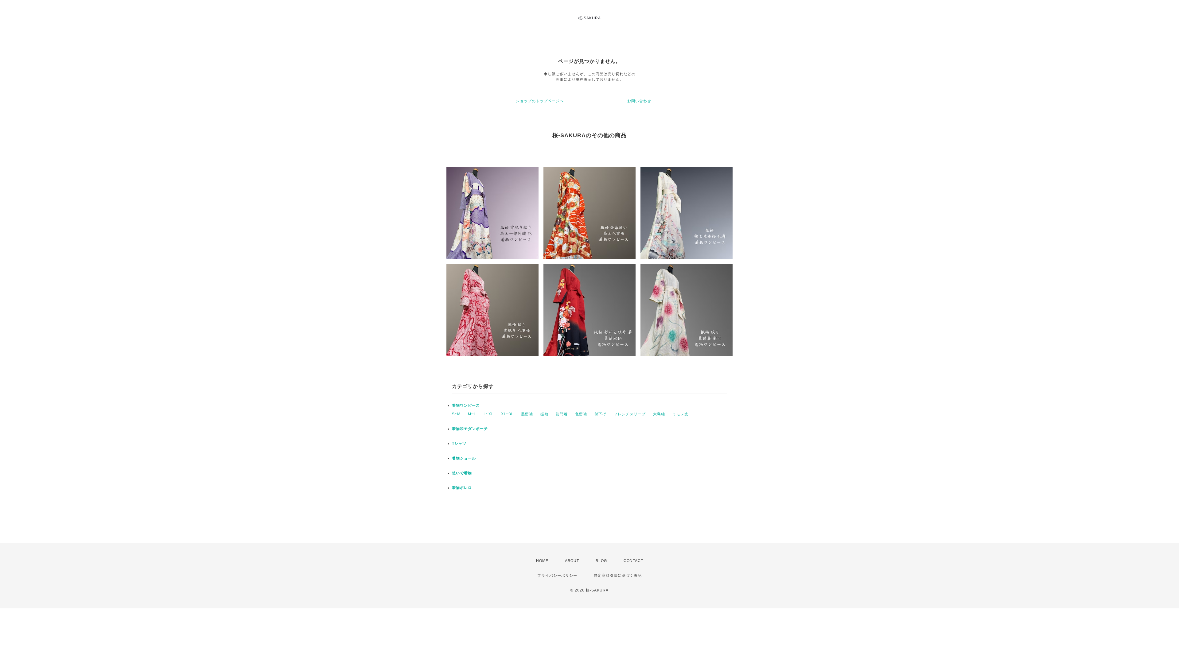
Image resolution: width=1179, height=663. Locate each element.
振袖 (544, 414)
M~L (472, 414)
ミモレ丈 (680, 414)
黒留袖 (527, 414)
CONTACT (633, 561)
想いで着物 (462, 473)
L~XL (489, 414)
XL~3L (507, 414)
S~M (456, 414)
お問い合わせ (639, 101)
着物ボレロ (462, 488)
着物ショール (464, 458)
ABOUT (572, 561)
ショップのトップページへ (540, 101)
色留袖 (581, 414)
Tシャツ (459, 443)
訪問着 (562, 414)
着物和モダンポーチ (470, 429)
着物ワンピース (466, 405)
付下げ (600, 414)
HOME (542, 561)
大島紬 (659, 414)
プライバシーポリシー (557, 575)
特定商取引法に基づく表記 (618, 575)
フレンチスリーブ (630, 414)
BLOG (601, 561)
